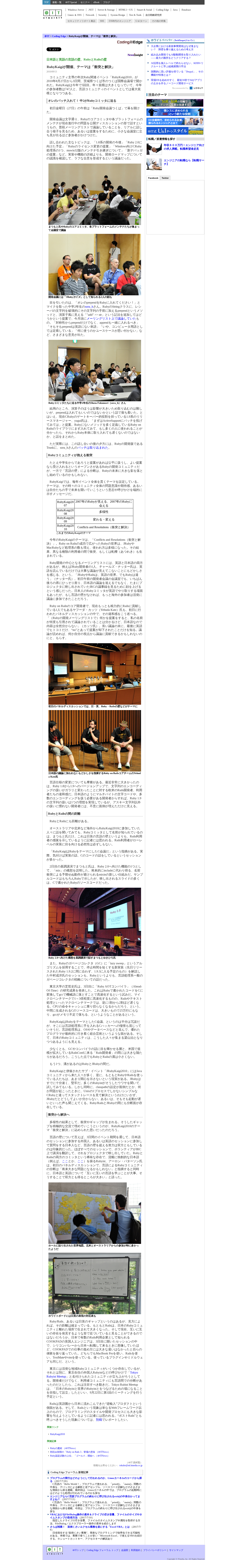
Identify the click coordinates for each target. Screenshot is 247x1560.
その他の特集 (159, 21)
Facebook (153, 178)
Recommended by (180, 88)
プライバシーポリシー (154, 1550)
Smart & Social (144, 9)
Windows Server (76, 9)
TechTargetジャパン (184, 40)
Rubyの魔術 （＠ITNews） (63, 1448)
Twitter (165, 178)
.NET (91, 9)
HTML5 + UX (126, 9)
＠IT (47, 36)
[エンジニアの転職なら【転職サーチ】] (154, 164)
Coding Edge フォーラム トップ (102, 1550)
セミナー (85, 2)
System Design (118, 15)
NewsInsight (135, 55)
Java (175, 9)
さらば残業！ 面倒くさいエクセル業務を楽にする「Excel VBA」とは (90, 1526)
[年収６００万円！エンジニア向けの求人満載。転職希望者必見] (154, 149)
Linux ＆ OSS (75, 15)
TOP (46, 2)
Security (102, 15)
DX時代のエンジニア (120, 21)
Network (90, 15)
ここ (65, 1161)
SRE (102, 21)
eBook (96, 2)
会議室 (124, 1550)
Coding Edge (162, 9)
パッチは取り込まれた (92, 447)
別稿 (99, 1419)
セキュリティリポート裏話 (81, 21)
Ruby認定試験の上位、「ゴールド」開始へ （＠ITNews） (80, 1455)
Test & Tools (135, 15)
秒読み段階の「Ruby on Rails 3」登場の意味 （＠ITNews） (80, 1452)
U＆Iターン (141, 21)
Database (186, 9)
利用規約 (135, 1550)
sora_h (89, 306)
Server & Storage (106, 9)
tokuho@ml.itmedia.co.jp (130, 1465)
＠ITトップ (78, 1550)
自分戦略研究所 (153, 15)
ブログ (106, 2)
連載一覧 (57, 2)
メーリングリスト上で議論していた (111, 318)
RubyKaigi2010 (57, 1434)
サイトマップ (176, 1550)
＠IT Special (71, 2)
